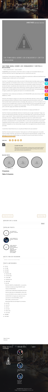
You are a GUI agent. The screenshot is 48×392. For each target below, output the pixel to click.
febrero (7, 310)
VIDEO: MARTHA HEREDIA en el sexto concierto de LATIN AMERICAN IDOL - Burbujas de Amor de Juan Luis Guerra (14, 249)
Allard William (19, 145)
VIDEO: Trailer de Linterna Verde (37, 163)
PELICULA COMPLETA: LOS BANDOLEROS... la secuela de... (16, 285)
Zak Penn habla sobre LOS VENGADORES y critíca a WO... (16, 292)
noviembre (8, 275)
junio (7, 303)
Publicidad (5, 340)
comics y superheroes (7, 69)
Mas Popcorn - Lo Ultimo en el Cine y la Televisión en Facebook (12, 259)
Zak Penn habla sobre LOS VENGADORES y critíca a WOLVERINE (23, 58)
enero (7, 312)
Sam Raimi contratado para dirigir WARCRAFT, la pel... (15, 286)
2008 (5, 314)
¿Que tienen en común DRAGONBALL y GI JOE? (14, 297)
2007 (5, 316)
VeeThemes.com (30, 390)
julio (6, 283)
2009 (5, 272)
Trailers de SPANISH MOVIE (10, 288)
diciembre (8, 273)
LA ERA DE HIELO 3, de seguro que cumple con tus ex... (15, 296)
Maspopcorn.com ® (27, 388)
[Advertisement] (25, 210)
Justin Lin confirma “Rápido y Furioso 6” (19, 382)
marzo (7, 308)
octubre (7, 277)
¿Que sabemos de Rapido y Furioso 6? (14, 239)
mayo (7, 305)
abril (6, 306)
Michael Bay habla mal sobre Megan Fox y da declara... (15, 301)
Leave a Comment (18, 69)
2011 (5, 268)
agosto (7, 281)
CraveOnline (5, 71)
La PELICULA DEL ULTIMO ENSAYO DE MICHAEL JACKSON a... (16, 290)
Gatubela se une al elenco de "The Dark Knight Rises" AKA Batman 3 (9, 165)
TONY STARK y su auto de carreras (11, 299)
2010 (5, 270)
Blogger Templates (18, 390)
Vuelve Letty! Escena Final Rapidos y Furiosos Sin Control (20, 358)
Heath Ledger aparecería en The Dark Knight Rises (23, 163)
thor (13, 69)
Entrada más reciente (7, 216)
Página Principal (6, 338)
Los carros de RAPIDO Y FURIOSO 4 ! (14, 232)
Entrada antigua (41, 216)
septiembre (8, 279)
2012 (5, 266)
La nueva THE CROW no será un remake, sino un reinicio (16, 294)
